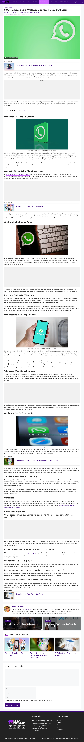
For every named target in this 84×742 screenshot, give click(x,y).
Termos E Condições (57, 738)
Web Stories (54, 2)
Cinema (35, 2)
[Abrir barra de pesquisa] (82, 2)
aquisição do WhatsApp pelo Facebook (18, 174)
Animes (15, 2)
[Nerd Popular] (6, 2)
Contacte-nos (64, 2)
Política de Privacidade (46, 738)
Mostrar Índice (23, 111)
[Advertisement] (42, 90)
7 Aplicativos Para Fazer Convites (15, 654)
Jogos (22, 2)
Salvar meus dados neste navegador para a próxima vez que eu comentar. (29, 700)
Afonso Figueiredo (18, 606)
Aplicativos (44, 2)
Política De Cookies (68, 738)
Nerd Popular (28, 609)
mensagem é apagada (31, 553)
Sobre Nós (76, 738)
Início (5, 7)
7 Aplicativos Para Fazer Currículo (65, 654)
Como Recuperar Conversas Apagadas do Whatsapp (40, 655)
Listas (28, 2)
